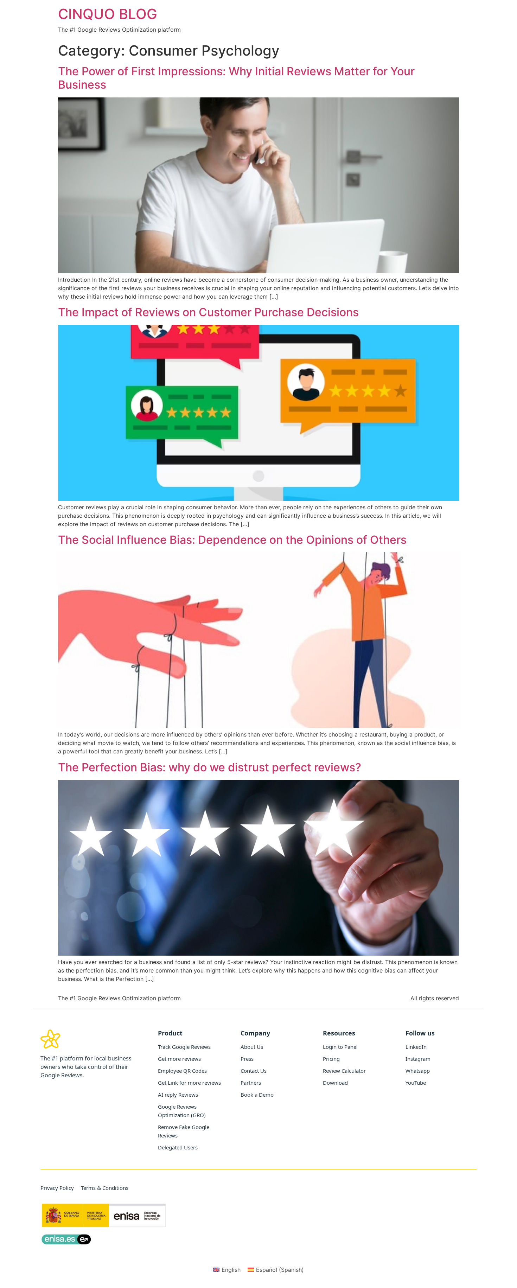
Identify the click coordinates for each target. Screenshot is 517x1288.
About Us (252, 1046)
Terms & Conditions (104, 1187)
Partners (251, 1082)
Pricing (331, 1058)
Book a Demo (257, 1094)
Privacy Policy (57, 1187)
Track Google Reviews (184, 1046)
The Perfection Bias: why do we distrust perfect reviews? (209, 767)
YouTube (416, 1082)
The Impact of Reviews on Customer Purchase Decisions (208, 312)
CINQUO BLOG (107, 14)
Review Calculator (344, 1070)
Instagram (418, 1058)
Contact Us (254, 1070)
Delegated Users (178, 1147)
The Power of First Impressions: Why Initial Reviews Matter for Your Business (236, 77)
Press (247, 1058)
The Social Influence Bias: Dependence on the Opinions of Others (232, 540)
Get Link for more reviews (189, 1082)
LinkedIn (416, 1046)
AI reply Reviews (178, 1094)
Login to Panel (340, 1046)
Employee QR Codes (182, 1070)
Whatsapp (418, 1070)
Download (335, 1082)
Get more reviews (179, 1058)
